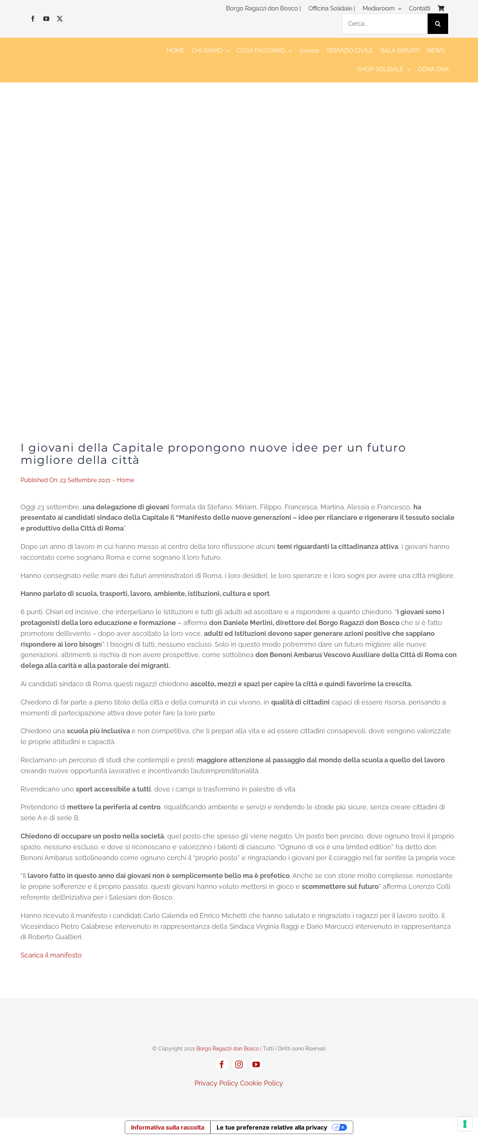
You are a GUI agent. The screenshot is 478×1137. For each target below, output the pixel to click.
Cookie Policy (261, 1083)
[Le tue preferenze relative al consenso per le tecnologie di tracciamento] (465, 1124)
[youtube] (46, 19)
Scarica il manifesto (51, 955)
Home (125, 480)
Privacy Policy (216, 1083)
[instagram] (239, 1064)
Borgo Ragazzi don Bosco (227, 1049)
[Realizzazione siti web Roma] (239, 1099)
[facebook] (33, 19)
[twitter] (60, 19)
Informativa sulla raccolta (167, 1127)
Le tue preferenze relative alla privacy (272, 1127)
